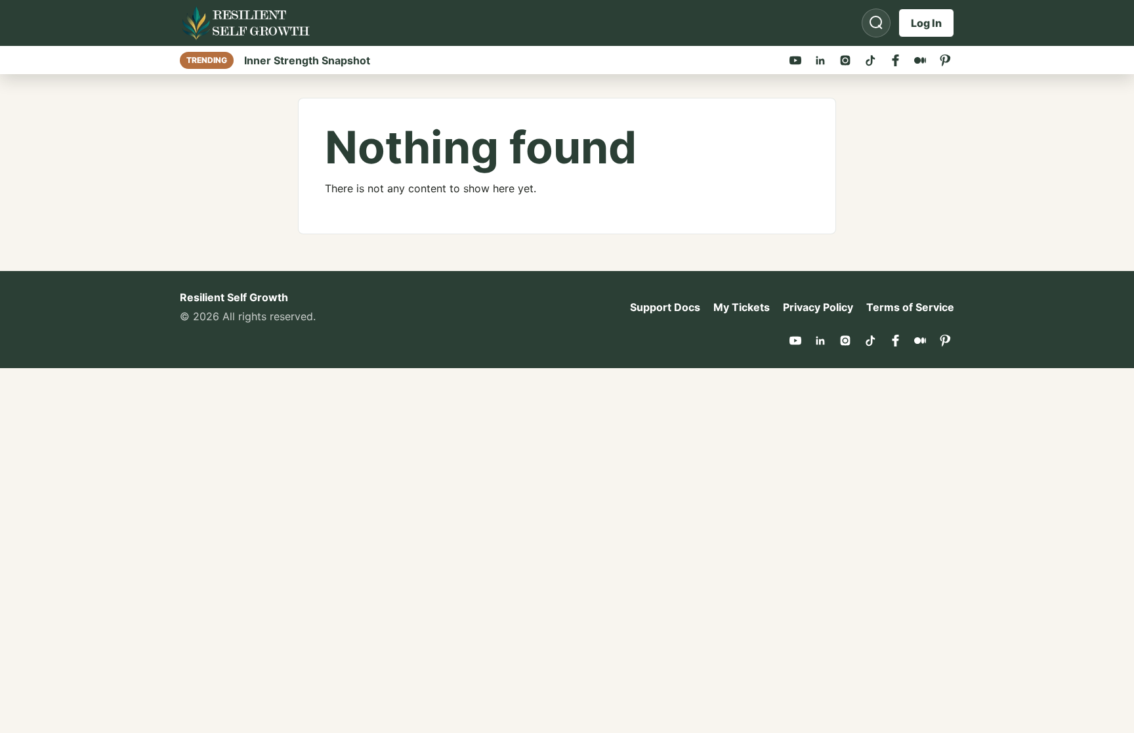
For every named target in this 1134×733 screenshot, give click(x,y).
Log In (926, 23)
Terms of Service (910, 307)
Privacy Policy (818, 307)
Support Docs (665, 307)
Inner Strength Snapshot (307, 60)
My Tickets (741, 307)
